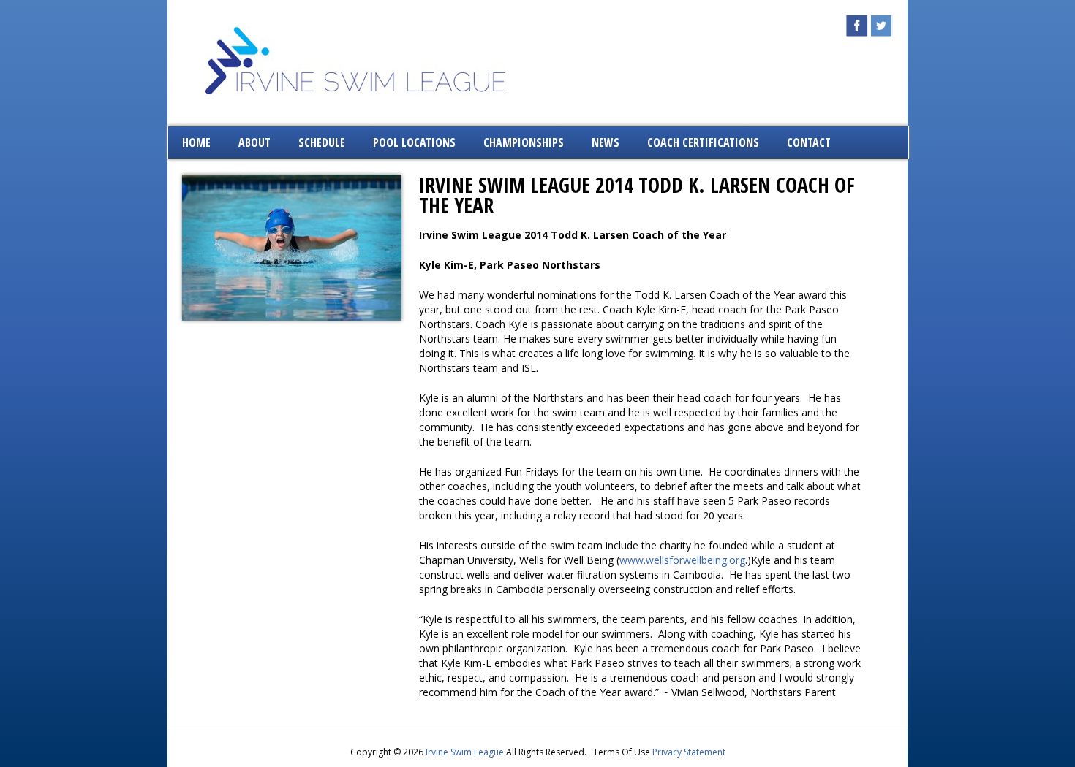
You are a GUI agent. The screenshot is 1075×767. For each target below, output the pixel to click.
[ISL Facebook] (857, 32)
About (254, 142)
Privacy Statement (688, 752)
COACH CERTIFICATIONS (703, 142)
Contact (809, 142)
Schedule (321, 142)
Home (196, 142)
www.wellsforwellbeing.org (682, 560)
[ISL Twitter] (882, 32)
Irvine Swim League (465, 752)
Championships (523, 142)
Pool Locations (414, 142)
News (605, 142)
